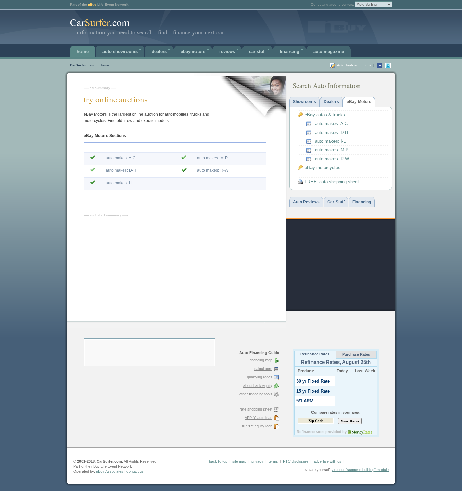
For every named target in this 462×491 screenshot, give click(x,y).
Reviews (227, 51)
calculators (263, 369)
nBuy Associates (109, 471)
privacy (257, 461)
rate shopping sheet (256, 409)
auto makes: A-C (121, 158)
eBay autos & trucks (325, 114)
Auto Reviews (306, 202)
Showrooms (304, 101)
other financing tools (255, 394)
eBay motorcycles (322, 167)
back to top (218, 461)
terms (273, 461)
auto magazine (328, 51)
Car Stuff (257, 51)
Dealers (159, 51)
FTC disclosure (295, 461)
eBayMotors (193, 51)
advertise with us (327, 461)
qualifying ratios (259, 377)
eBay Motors (359, 101)
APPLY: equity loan (257, 426)
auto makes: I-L (120, 183)
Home (83, 51)
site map (239, 461)
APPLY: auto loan (258, 418)
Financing (289, 51)
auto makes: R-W (212, 170)
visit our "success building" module (360, 470)
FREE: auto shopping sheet (332, 181)
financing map (261, 360)
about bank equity (257, 385)
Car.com (100, 22)
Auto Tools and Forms (354, 65)
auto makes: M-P (212, 158)
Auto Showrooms (120, 51)
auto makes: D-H (121, 170)
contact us (135, 471)
